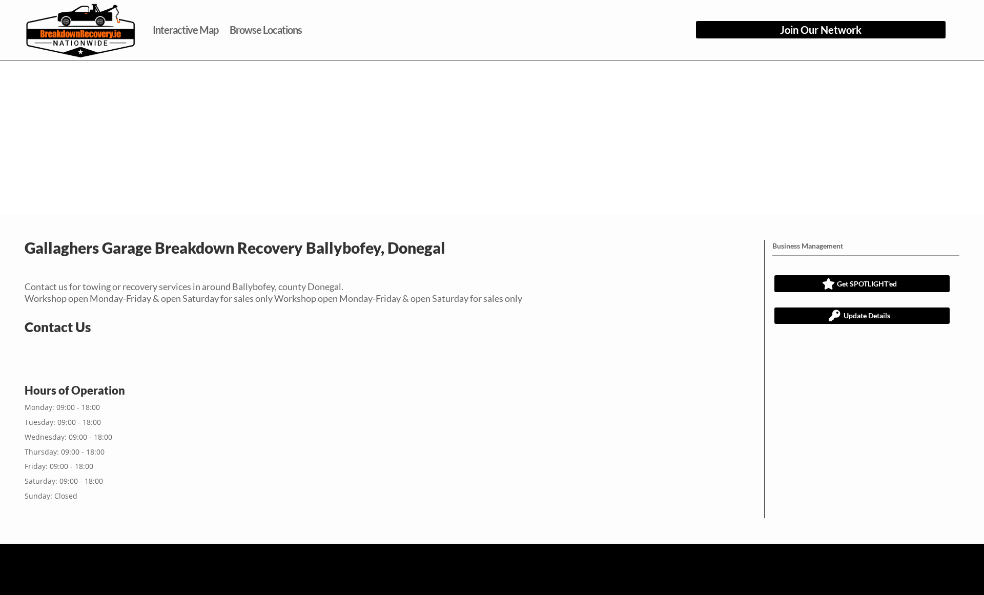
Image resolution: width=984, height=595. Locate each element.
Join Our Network (821, 30)
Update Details (867, 315)
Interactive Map (185, 30)
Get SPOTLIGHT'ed (867, 283)
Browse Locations (266, 30)
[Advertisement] (491, 137)
